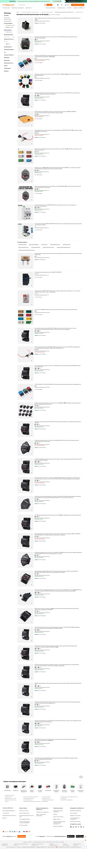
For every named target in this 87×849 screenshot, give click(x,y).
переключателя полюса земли (48, 247)
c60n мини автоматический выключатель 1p (26, 250)
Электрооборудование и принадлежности (30, 12)
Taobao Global (49, 842)
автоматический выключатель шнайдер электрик (32, 801)
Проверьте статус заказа (75, 815)
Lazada (43, 842)
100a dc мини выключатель (23, 247)
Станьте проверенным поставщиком (74, 818)
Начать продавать (73, 813)
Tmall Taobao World (37, 842)
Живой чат (55, 814)
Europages (62, 842)
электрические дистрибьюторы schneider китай (69, 796)
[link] (85, 837)
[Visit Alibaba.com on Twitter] (76, 827)
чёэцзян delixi (8, 796)
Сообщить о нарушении (58, 826)
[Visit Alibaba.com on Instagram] (78, 827)
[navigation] (9, 395)
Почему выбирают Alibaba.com (9, 810)
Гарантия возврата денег (24, 813)
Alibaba (18, 12)
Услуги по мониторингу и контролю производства (24, 822)
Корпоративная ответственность (9, 815)
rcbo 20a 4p (63, 798)
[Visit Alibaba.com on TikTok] (83, 827)
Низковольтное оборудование (47, 12)
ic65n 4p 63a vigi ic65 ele (35, 247)
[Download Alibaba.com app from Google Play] (80, 836)
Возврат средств (56, 819)
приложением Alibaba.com (60, 836)
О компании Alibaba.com (8, 807)
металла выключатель (28, 798)
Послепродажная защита (24, 819)
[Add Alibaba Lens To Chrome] (21, 836)
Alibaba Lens (9, 836)
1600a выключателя (66, 244)
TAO (53, 842)
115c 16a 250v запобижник (67, 799)
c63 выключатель (46, 798)
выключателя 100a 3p (22, 244)
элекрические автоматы (47, 799)
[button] (45, 5)
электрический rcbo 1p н (11, 799)
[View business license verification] (55, 847)
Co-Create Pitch (6, 813)
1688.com (30, 842)
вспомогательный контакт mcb (30, 796)
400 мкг (7, 801)
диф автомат (45, 801)
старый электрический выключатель (63, 247)
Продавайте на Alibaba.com (75, 810)
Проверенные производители (42, 812)
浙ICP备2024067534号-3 (76, 847)
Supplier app (42, 836)
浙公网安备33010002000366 (64, 847)
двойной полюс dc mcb (10, 798)
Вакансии (4, 817)
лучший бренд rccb (28, 799)
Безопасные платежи (23, 810)
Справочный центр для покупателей (58, 811)
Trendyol (57, 842)
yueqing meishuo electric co (55, 244)
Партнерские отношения (75, 821)
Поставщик (43, 23)
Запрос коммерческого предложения (41, 815)
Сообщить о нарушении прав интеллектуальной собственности (59, 822)
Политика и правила (23, 825)
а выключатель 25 (46, 796)
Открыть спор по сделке (58, 816)
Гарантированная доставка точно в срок (26, 816)
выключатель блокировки (33, 244)
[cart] (62, 5)
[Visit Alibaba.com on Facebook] (71, 827)
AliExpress (25, 842)
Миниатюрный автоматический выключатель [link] (64, 12)
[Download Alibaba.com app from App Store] (71, 836)
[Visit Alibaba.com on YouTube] (81, 827)
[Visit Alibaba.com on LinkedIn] (73, 827)
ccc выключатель (44, 244)
